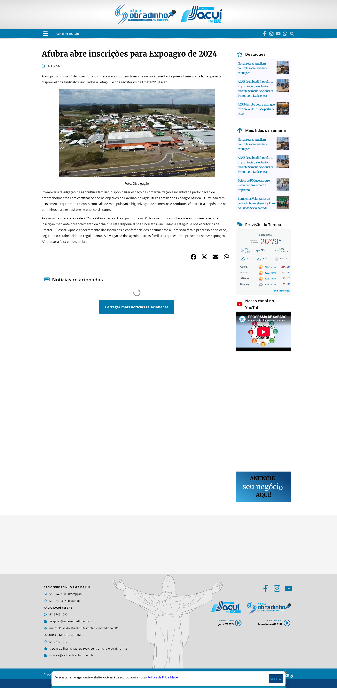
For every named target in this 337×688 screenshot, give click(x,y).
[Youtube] (278, 33)
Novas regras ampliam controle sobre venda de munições (252, 68)
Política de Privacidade (162, 677)
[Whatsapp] (285, 33)
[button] (45, 33)
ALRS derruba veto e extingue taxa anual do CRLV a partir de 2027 (256, 109)
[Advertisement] (263, 412)
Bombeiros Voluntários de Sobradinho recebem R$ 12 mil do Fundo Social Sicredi (257, 203)
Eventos (52, 335)
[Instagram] (271, 33)
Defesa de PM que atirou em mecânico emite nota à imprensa (255, 185)
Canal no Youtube (68, 33)
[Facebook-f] (264, 33)
